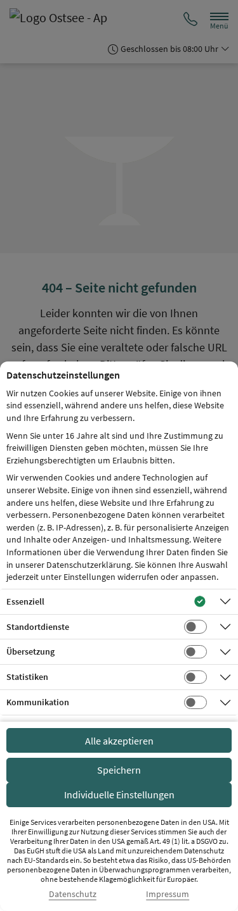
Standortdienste (37, 626)
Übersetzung (30, 651)
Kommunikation (37, 702)
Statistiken (27, 676)
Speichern (119, 769)
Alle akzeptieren (119, 740)
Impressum (167, 894)
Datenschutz (72, 894)
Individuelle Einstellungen (119, 794)
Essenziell (25, 601)
